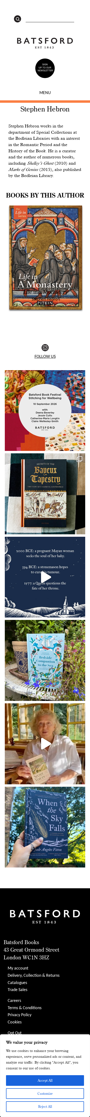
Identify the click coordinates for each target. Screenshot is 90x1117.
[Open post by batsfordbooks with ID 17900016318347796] (45, 827)
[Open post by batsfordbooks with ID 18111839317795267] (45, 577)
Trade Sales (17, 990)
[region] (45, 1075)
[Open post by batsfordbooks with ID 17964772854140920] (45, 743)
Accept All (45, 1080)
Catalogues (17, 983)
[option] (46, 256)
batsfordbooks (44, 374)
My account (18, 968)
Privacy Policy (19, 1015)
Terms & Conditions (25, 1008)
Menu (45, 93)
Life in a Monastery (45, 291)
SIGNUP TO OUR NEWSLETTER (45, 67)
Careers (14, 1001)
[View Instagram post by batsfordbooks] (80, 445)
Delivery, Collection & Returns (34, 975)
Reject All (45, 1106)
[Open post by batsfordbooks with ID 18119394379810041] (45, 410)
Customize (45, 1093)
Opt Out (15, 1033)
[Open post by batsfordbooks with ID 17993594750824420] (45, 660)
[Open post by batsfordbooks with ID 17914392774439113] (45, 493)
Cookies (15, 1022)
